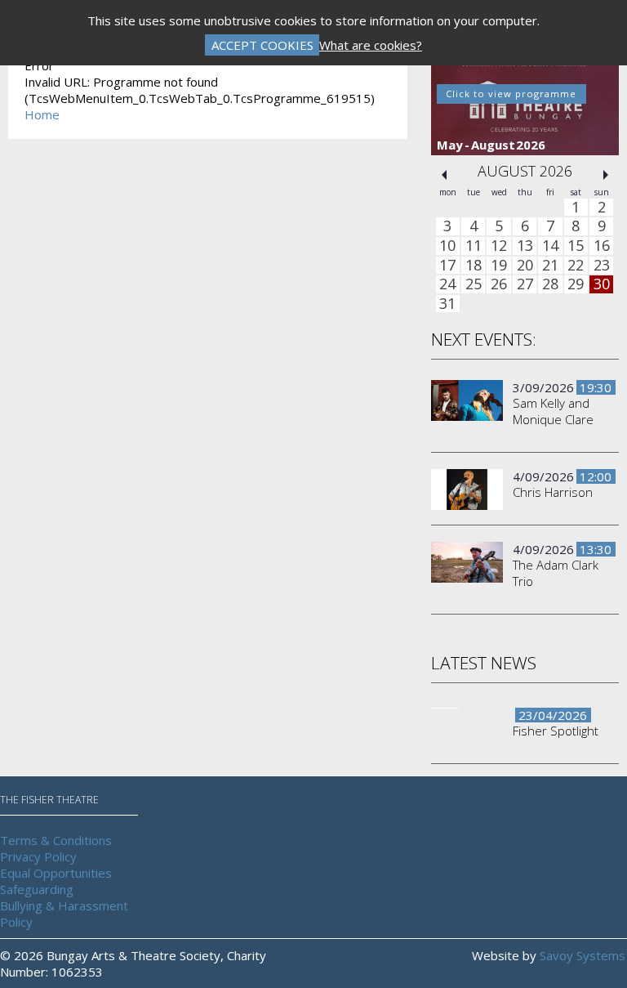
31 (447, 304)
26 (499, 284)
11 (473, 246)
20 (525, 266)
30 (602, 284)
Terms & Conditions (56, 840)
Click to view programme (511, 93)
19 (499, 266)
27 (525, 284)
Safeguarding (36, 889)
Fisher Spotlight (555, 730)
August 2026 (525, 170)
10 (447, 246)
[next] (605, 174)
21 (550, 266)
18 (473, 266)
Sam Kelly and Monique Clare (553, 411)
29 (575, 284)
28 (550, 284)
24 (447, 284)
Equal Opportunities (56, 873)
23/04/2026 (552, 715)
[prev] (444, 174)
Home (42, 114)
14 (550, 246)
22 (575, 266)
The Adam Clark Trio (555, 573)
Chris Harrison (553, 492)
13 (525, 246)
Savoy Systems (582, 955)
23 (602, 266)
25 (473, 284)
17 (447, 266)
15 (575, 246)
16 (602, 246)
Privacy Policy (38, 856)
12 (499, 246)
